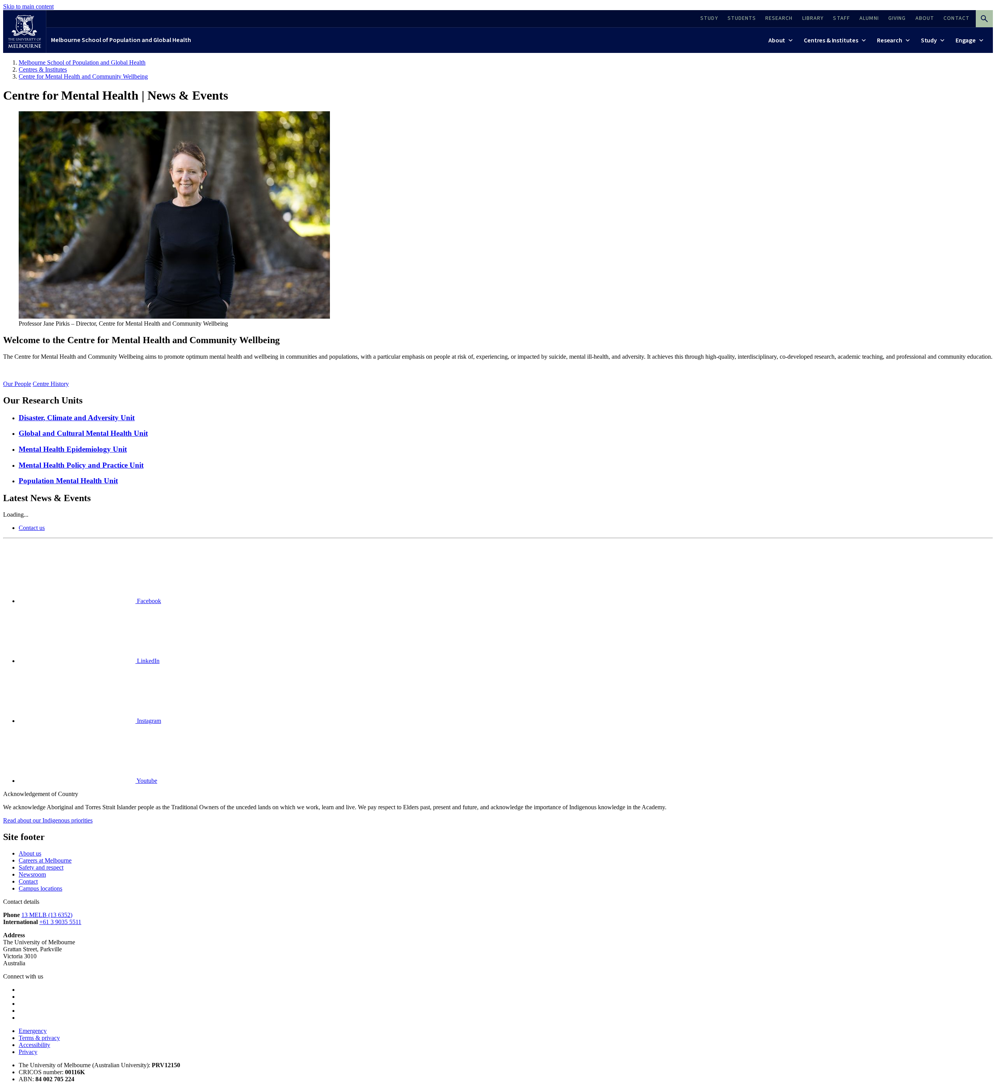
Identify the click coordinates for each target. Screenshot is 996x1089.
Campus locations (40, 888)
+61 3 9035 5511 (60, 922)
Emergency (33, 1031)
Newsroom (32, 874)
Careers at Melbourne (45, 860)
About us (30, 853)
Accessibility (34, 1045)
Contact (28, 881)
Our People (17, 384)
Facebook (148, 601)
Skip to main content (28, 6)
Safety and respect (41, 867)
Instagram (148, 720)
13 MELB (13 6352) (46, 915)
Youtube (146, 780)
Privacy (28, 1052)
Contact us (32, 527)
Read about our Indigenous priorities (48, 820)
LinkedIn (147, 661)
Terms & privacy (39, 1038)
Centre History (51, 384)
